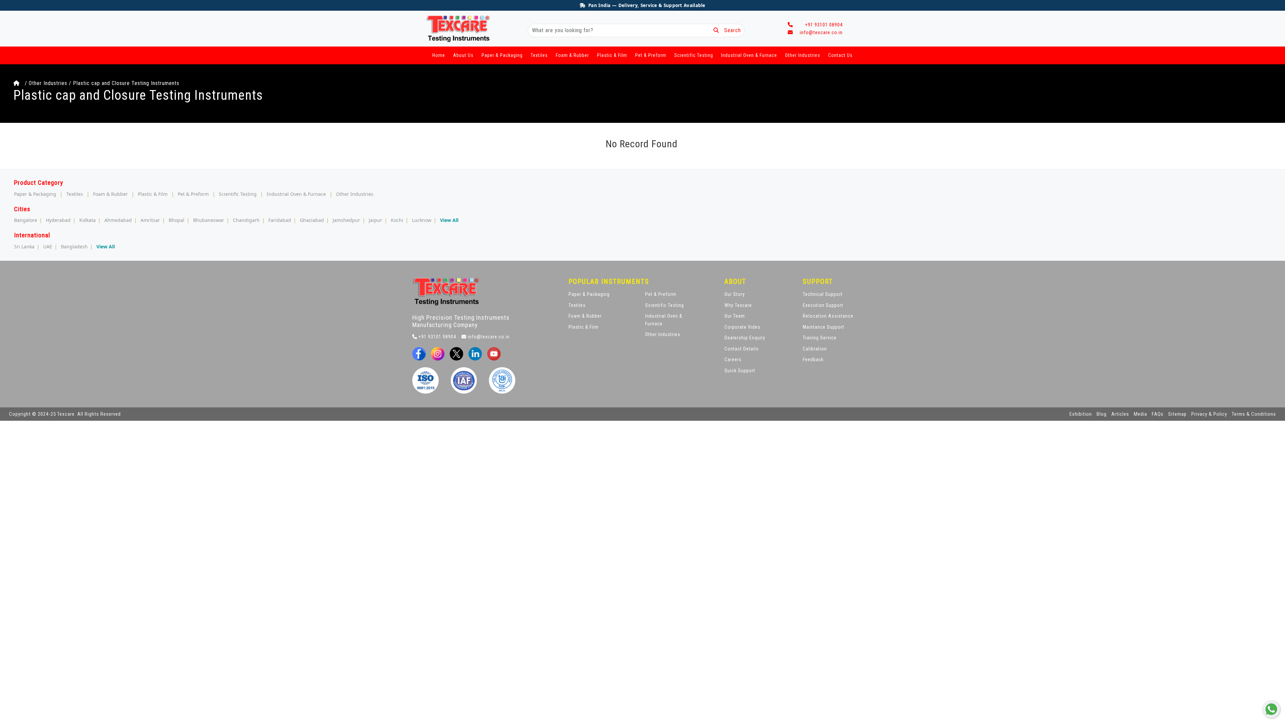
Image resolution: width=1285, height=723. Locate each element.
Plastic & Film (612, 55)
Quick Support (739, 370)
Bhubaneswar (208, 220)
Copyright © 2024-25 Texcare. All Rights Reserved (65, 414)
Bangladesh (74, 246)
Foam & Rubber (572, 55)
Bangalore (25, 220)
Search (730, 30)
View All (449, 220)
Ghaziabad (312, 220)
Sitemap (1177, 414)
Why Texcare (738, 305)
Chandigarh (246, 220)
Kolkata (87, 220)
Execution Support (823, 305)
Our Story (734, 294)
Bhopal (176, 220)
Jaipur (375, 220)
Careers (733, 359)
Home (438, 55)
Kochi (397, 220)
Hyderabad (58, 220)
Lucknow (421, 220)
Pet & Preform (650, 55)
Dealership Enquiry (744, 337)
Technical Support (823, 294)
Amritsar (150, 220)
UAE (47, 246)
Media (1140, 414)
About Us (463, 55)
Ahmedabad (118, 220)
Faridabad (279, 220)
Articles (1120, 414)
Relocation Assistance (828, 316)
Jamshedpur (346, 220)
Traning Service (820, 337)
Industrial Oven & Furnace (749, 55)
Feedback (813, 359)
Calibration (815, 348)
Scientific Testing (693, 55)
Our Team (734, 316)
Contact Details (741, 348)
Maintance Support (823, 327)
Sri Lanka (24, 246)
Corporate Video (742, 327)
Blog (1102, 414)
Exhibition (1080, 414)
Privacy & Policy (1209, 414)
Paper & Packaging (502, 55)
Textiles (539, 55)
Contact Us (840, 55)
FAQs (1158, 414)
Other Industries (802, 55)
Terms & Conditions (1254, 414)
